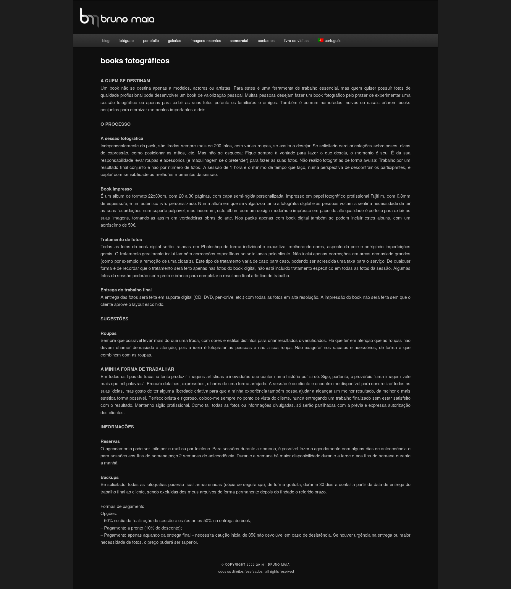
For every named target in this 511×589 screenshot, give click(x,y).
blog (105, 40)
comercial (239, 40)
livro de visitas (296, 40)
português (333, 40)
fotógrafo (126, 40)
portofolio (151, 40)
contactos (266, 40)
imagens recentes (206, 40)
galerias (174, 40)
